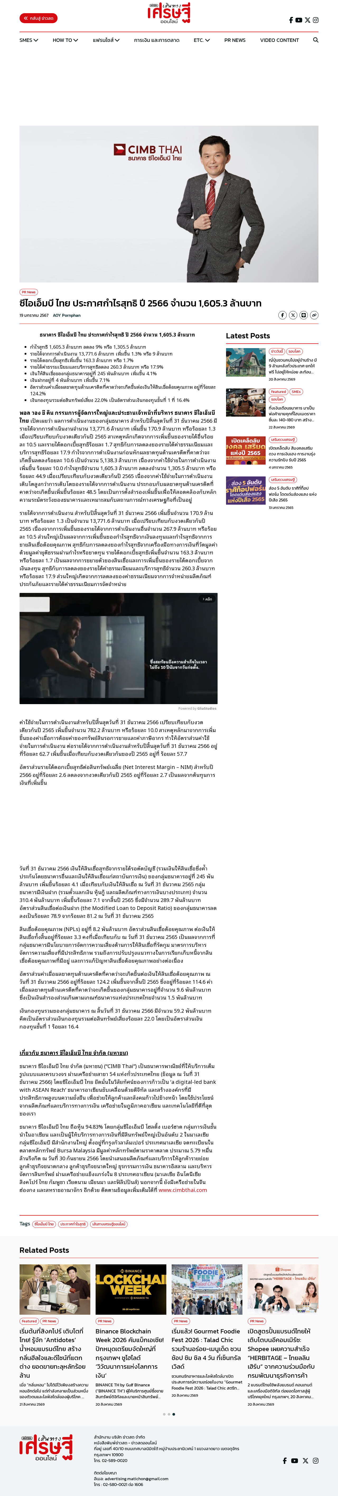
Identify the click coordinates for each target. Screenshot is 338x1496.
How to (62, 40)
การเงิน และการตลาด (157, 40)
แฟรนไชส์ (103, 40)
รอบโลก (295, 351)
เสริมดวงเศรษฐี (283, 439)
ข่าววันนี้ (277, 351)
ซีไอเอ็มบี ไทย (44, 1224)
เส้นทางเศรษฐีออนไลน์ (108, 1224)
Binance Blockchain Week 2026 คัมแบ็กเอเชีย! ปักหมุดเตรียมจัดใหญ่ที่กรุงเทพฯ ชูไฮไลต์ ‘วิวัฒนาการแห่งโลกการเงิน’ (130, 1353)
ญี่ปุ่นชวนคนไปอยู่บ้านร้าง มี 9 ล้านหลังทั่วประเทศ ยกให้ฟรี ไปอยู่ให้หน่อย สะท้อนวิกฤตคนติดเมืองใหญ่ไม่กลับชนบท (293, 372)
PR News (235, 40)
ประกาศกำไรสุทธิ (73, 1224)
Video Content (279, 40)
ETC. (199, 40)
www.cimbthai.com (183, 1189)
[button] (164, 1414)
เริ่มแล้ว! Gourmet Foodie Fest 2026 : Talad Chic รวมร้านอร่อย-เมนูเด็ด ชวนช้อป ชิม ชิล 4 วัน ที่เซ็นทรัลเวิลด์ (206, 1349)
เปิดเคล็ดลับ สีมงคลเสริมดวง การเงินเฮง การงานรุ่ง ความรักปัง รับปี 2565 (292, 454)
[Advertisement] (169, 85)
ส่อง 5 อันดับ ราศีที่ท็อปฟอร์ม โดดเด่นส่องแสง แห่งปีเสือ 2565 (293, 494)
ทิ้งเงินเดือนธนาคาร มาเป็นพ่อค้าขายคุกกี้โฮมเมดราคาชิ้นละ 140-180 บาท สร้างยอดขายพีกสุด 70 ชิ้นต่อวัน (292, 417)
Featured (278, 391)
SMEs (26, 40)
